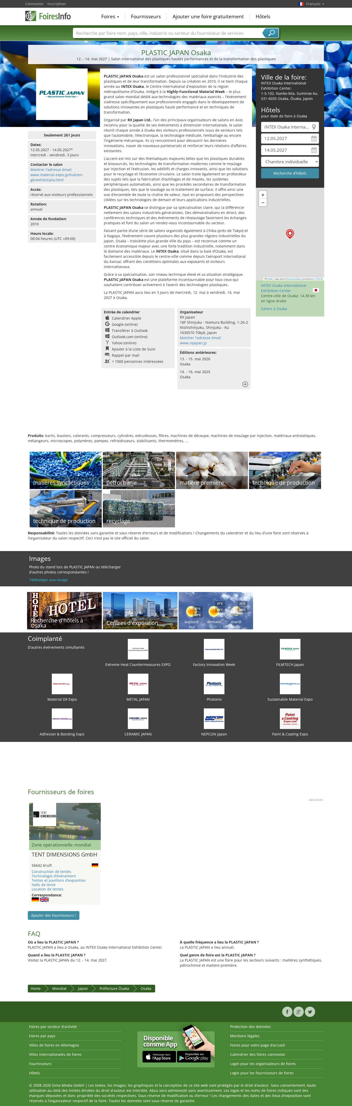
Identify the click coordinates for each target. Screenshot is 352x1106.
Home (36, 988)
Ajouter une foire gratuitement (208, 16)
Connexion (34, 3)
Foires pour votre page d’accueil (257, 1045)
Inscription (56, 3)
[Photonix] (214, 683)
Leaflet (269, 279)
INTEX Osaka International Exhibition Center (283, 288)
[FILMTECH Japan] (290, 648)
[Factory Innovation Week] (214, 648)
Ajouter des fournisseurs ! (53, 915)
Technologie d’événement (54, 875)
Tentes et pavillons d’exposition (59, 880)
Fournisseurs (146, 16)
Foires (108, 16)
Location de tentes (47, 889)
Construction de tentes (51, 871)
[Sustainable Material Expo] (290, 683)
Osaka (146, 988)
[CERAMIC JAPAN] (138, 718)
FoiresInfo (51, 16)
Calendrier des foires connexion (257, 1054)
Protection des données (250, 1026)
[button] (290, 234)
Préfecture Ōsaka (114, 988)
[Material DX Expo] (62, 683)
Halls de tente (44, 884)
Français (314, 3)
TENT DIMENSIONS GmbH (64, 854)
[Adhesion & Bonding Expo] (62, 718)
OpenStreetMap (293, 279)
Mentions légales (244, 1035)
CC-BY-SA (319, 279)
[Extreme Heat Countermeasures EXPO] (138, 648)
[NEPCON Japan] (214, 718)
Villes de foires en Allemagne (54, 1045)
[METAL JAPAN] (138, 683)
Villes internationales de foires (55, 1054)
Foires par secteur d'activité (53, 1026)
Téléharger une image (48, 579)
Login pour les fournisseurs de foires (262, 1072)
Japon (83, 988)
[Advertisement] (176, 416)
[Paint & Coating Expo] (290, 718)
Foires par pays (42, 1035)
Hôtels (263, 16)
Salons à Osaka (274, 308)
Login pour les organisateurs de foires (263, 1063)
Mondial (59, 988)
